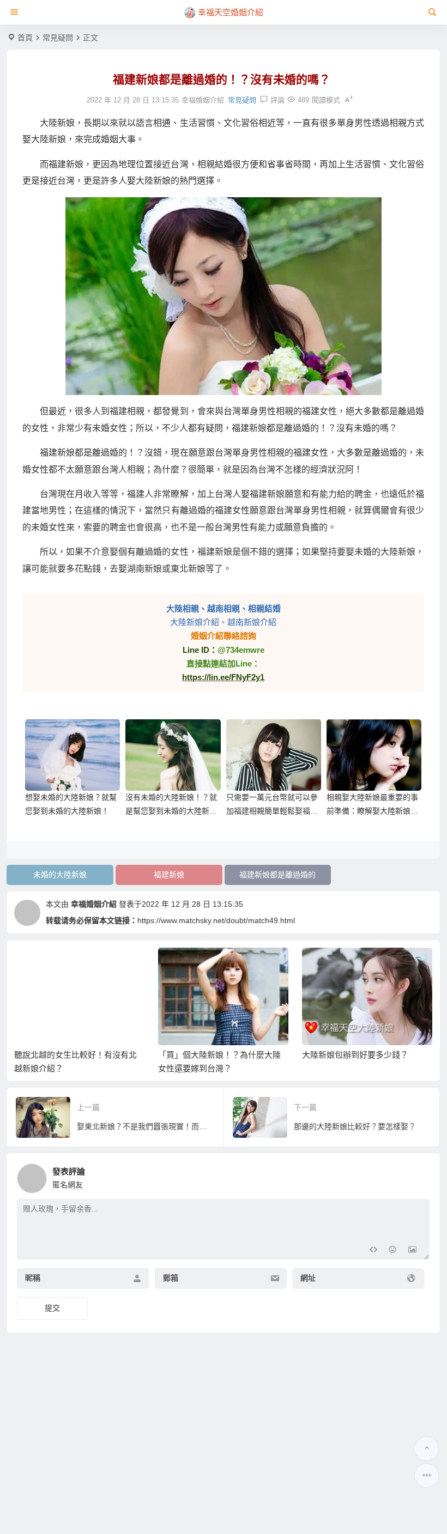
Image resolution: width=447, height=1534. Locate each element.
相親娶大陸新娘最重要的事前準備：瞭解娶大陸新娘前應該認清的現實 (372, 811)
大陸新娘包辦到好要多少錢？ (355, 1054)
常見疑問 (58, 37)
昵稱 (32, 1278)
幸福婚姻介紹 (94, 904)
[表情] (393, 1250)
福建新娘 (169, 874)
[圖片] (412, 1250)
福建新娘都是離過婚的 (277, 874)
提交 (52, 1307)
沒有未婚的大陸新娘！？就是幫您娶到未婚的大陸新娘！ (171, 811)
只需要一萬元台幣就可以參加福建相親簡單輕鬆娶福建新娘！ (272, 811)
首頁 (25, 37)
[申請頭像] (418, 1175)
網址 (308, 1278)
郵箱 (170, 1278)
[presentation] (369, 965)
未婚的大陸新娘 (60, 874)
